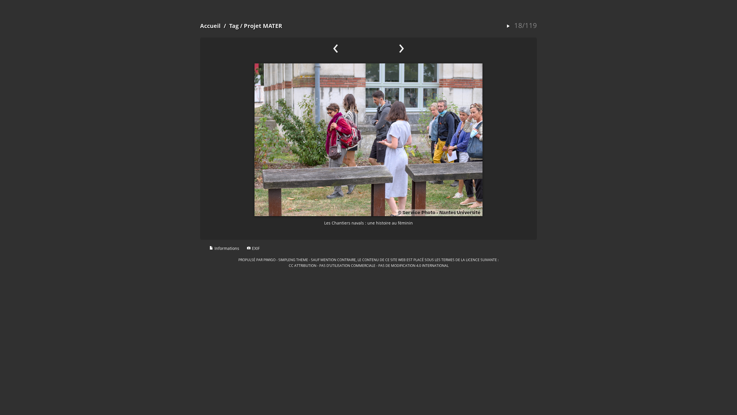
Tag (234, 26)
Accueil (210, 26)
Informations (226, 248)
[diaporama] (508, 26)
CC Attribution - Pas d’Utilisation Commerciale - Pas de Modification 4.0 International (369, 265)
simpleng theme (293, 259)
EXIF (255, 248)
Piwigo (269, 259)
